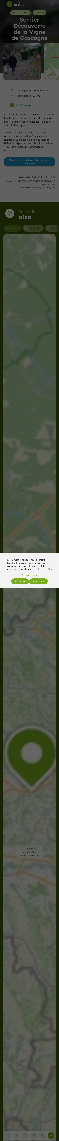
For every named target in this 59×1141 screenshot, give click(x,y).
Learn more (31, 575)
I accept (40, 581)
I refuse (21, 581)
